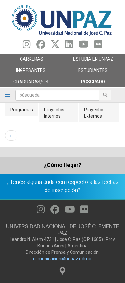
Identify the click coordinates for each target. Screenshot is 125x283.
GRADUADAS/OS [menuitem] (24, 83)
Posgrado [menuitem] (84, 83)
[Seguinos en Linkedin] (69, 46)
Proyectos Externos (94, 113)
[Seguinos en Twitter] (55, 46)
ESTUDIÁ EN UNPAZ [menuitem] (88, 61)
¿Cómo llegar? (62, 165)
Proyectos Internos (54, 113)
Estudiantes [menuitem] (85, 72)
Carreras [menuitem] (21, 61)
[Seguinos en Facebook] (40, 46)
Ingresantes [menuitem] (23, 72)
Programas (21, 109)
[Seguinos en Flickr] (98, 46)
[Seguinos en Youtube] (84, 46)
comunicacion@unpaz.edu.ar (62, 258)
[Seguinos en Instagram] (27, 46)
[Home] (62, 20)
